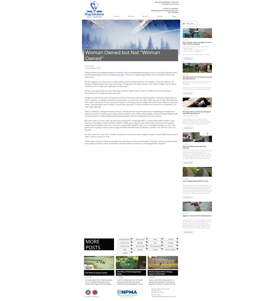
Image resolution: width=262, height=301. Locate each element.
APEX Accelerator (118, 75)
